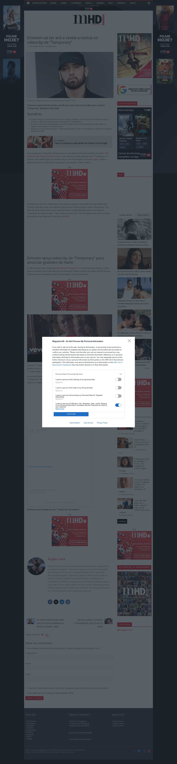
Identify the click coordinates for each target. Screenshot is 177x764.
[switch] (118, 379)
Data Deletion (75, 423)
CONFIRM (71, 414)
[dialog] (88, 382)
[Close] (130, 341)
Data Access (88, 423)
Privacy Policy (102, 423)
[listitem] (88, 374)
